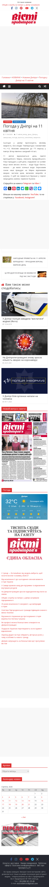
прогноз (21, 138)
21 (29, 804)
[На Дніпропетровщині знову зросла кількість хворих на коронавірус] (24, 330)
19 (16, 804)
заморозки (7, 138)
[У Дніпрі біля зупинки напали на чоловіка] (24, 369)
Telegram (27, 183)
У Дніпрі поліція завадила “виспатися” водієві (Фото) (23, 320)
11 (10, 801)
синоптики (28, 138)
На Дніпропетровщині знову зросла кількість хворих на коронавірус (22, 358)
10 (3, 801)
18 (10, 804)
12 (16, 801)
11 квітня (19, 134)
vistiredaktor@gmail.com (27, 883)
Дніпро (34, 134)
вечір (25, 134)
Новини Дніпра (19, 122)
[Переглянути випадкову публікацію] (45, 86)
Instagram (29, 197)
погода (14, 138)
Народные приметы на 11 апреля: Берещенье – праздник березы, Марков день (29, 261)
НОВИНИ (7, 122)
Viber (36, 183)
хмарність (36, 138)
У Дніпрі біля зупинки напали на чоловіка (20, 397)
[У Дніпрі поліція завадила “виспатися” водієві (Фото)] (24, 293)
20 (23, 804)
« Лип (23, 817)
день (29, 134)
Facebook (19, 197)
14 (29, 801)
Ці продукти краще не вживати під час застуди (20, 274)
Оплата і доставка (11, 863)
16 (42, 801)
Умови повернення (28, 863)
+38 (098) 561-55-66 (26, 881)
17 (3, 804)
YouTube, (34, 194)
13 (23, 801)
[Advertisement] (24, 50)
